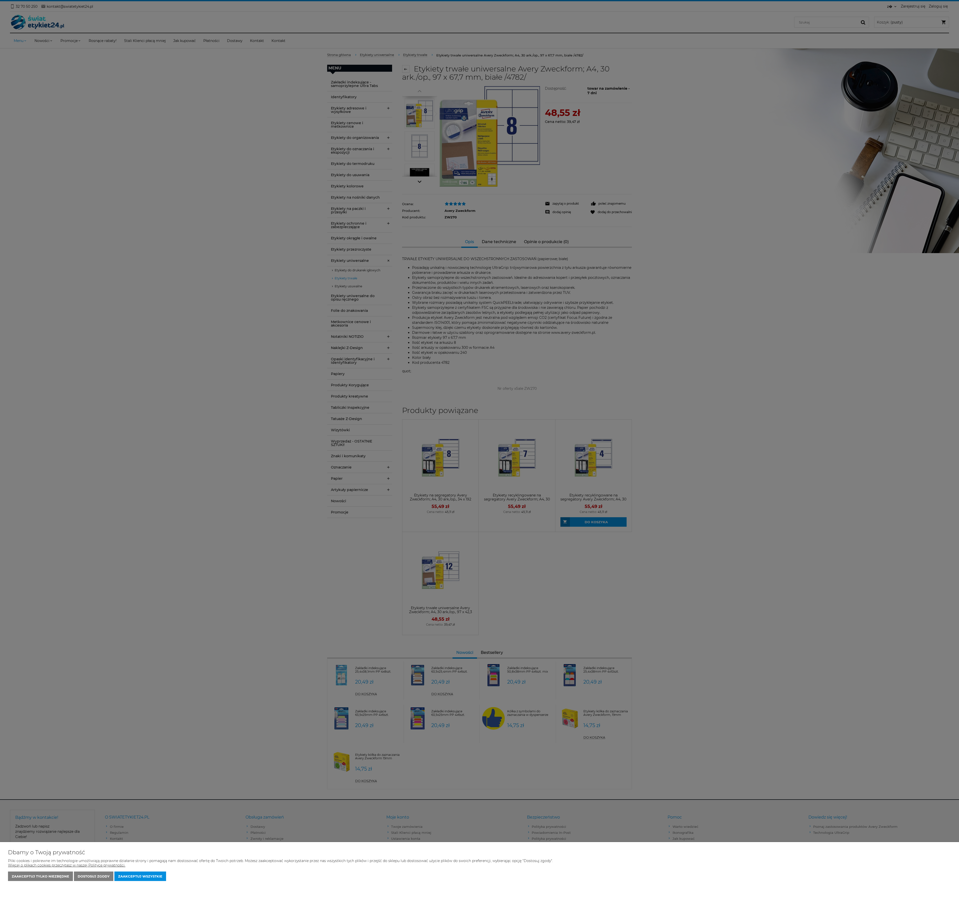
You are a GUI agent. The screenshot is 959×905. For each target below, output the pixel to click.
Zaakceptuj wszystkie (140, 876)
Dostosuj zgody (94, 876)
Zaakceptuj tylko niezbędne (40, 876)
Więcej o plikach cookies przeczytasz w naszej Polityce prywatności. (66, 865)
